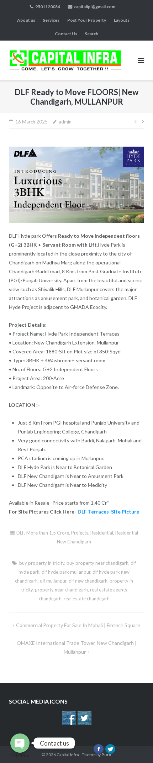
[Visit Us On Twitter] (84, 724)
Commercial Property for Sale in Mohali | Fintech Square (78, 625)
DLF (20, 533)
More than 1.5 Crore (47, 533)
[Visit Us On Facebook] (68, 724)
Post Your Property (86, 20)
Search (91, 33)
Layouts (122, 20)
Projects (79, 533)
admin (65, 122)
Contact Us (66, 33)
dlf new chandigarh (88, 581)
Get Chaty (19, 755)
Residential (101, 533)
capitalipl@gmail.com (94, 6)
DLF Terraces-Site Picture (108, 512)
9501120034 (47, 6)
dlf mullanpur (53, 581)
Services (51, 20)
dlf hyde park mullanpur (66, 572)
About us (26, 20)
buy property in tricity (41, 563)
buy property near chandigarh (97, 563)
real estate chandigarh (87, 598)
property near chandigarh (61, 590)
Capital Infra (68, 754)
